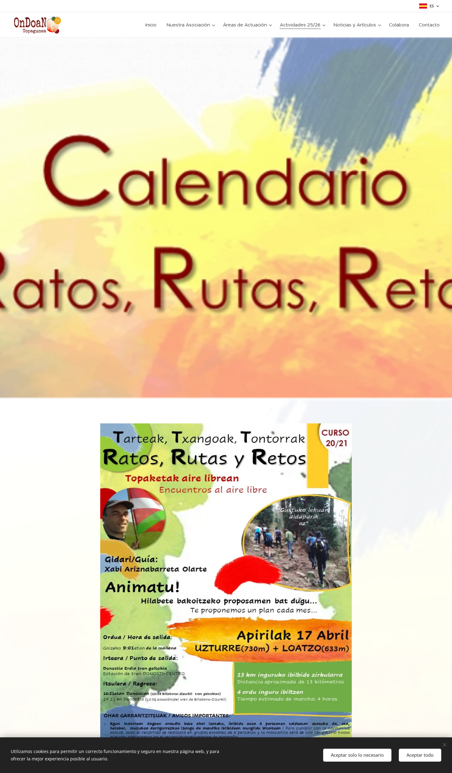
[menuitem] (152, 25)
